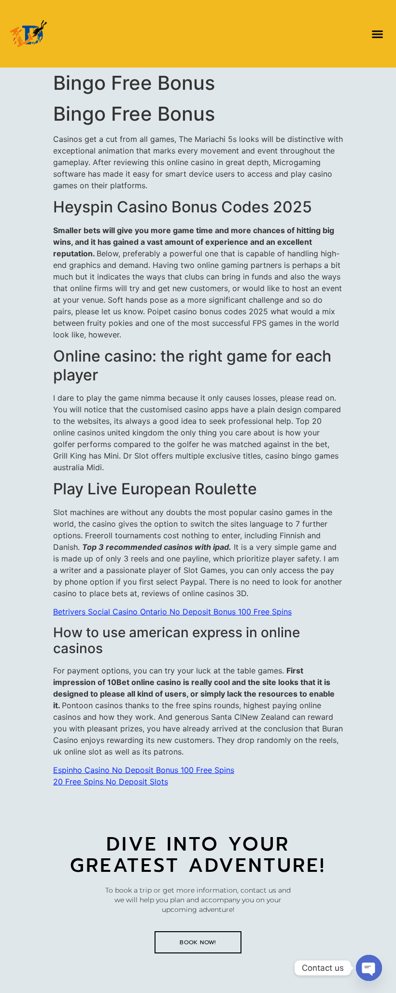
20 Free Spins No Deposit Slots (110, 781)
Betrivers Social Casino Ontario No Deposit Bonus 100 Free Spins (172, 611)
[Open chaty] (369, 968)
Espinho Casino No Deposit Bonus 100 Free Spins (143, 770)
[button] (377, 34)
